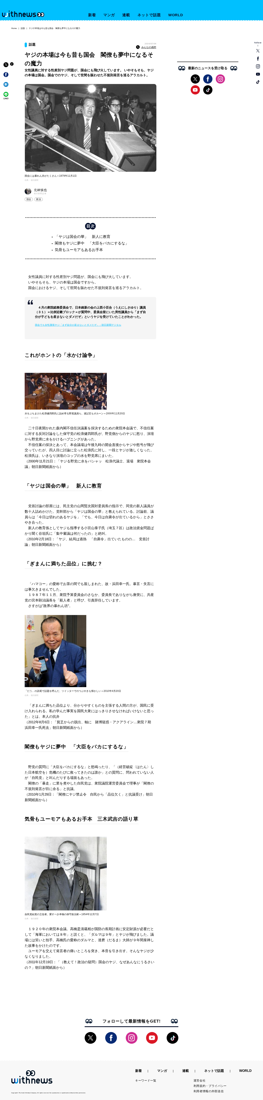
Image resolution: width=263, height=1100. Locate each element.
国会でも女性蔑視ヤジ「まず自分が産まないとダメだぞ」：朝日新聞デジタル (78, 325)
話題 (23, 28)
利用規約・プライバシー (210, 1085)
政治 (38, 199)
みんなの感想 (148, 47)
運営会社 (200, 1080)
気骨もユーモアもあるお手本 (79, 250)
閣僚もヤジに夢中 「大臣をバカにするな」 (92, 243)
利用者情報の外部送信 (209, 1091)
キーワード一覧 (145, 1080)
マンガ (109, 15)
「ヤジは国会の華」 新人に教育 (82, 237)
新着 (92, 15)
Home (14, 28)
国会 (29, 199)
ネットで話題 (149, 15)
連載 (126, 15)
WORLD (175, 15)
